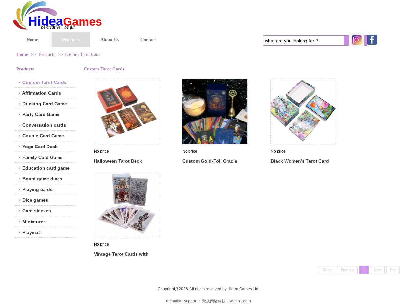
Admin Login (239, 301)
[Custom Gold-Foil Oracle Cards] (215, 111)
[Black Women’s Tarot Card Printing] (303, 111)
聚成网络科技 (214, 301)
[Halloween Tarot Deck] (126, 111)
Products (47, 54)
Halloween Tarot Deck (118, 161)
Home (22, 54)
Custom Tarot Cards (83, 54)
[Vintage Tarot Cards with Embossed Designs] (126, 204)
